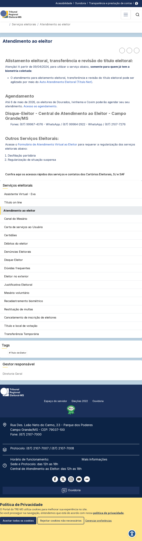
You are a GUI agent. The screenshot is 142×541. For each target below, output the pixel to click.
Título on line (13, 202)
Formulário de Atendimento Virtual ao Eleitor (47, 144)
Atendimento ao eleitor (19, 210)
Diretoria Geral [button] (12, 373)
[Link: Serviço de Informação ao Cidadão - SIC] (136, 3)
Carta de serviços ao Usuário (23, 227)
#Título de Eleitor (17, 352)
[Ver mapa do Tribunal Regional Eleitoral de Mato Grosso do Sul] (6, 425)
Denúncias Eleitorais (17, 251)
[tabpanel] (71, 117)
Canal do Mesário (15, 218)
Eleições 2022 (80, 401)
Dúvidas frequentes (17, 268)
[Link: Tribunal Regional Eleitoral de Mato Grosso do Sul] (12, 391)
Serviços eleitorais (24, 24)
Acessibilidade (64, 3)
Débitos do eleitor (16, 243)
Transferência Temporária (21, 334)
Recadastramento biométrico (23, 301)
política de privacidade (108, 513)
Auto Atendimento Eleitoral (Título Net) (65, 82)
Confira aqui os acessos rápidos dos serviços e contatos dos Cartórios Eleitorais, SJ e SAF (65, 174)
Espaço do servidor (55, 401)
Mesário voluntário (16, 293)
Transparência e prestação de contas (110, 3)
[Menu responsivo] (126, 14)
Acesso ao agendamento (40, 106)
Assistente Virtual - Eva (20, 194)
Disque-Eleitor (13, 260)
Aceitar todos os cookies (18, 520)
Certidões (10, 235)
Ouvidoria (80, 3)
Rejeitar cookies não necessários (61, 520)
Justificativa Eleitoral (18, 284)
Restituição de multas (18, 309)
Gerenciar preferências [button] (98, 520)
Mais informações (94, 459)
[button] (137, 14)
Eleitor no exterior (16, 276)
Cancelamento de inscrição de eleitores (30, 317)
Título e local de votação (20, 326)
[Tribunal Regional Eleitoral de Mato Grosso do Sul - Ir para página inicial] (11, 14)
